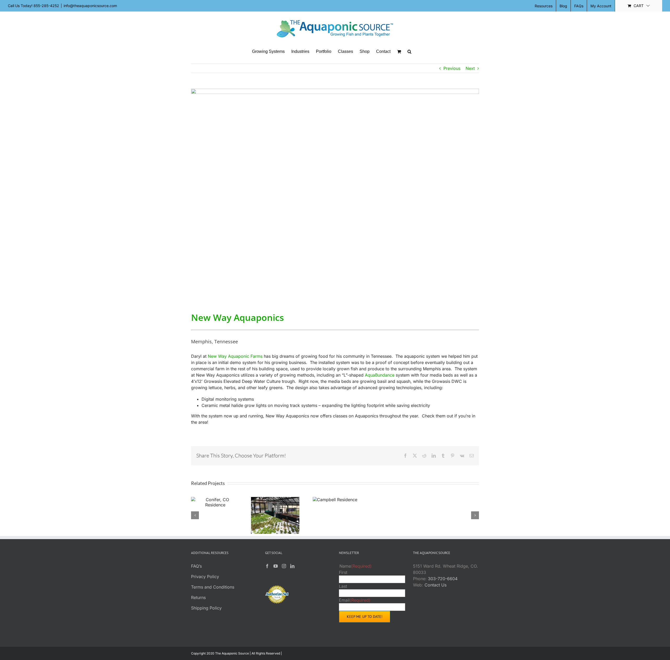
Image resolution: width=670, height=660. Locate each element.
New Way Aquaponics (237, 317)
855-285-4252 (46, 5)
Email (354, 600)
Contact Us (435, 585)
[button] (409, 51)
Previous (451, 68)
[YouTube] (275, 566)
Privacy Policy (205, 576)
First (343, 572)
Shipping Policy (206, 608)
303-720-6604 (442, 578)
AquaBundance (379, 375)
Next (470, 68)
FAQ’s (196, 566)
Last (343, 586)
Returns (198, 597)
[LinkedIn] (292, 566)
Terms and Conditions (212, 587)
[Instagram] (284, 566)
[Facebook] (267, 566)
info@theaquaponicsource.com (90, 5)
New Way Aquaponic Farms (235, 356)
